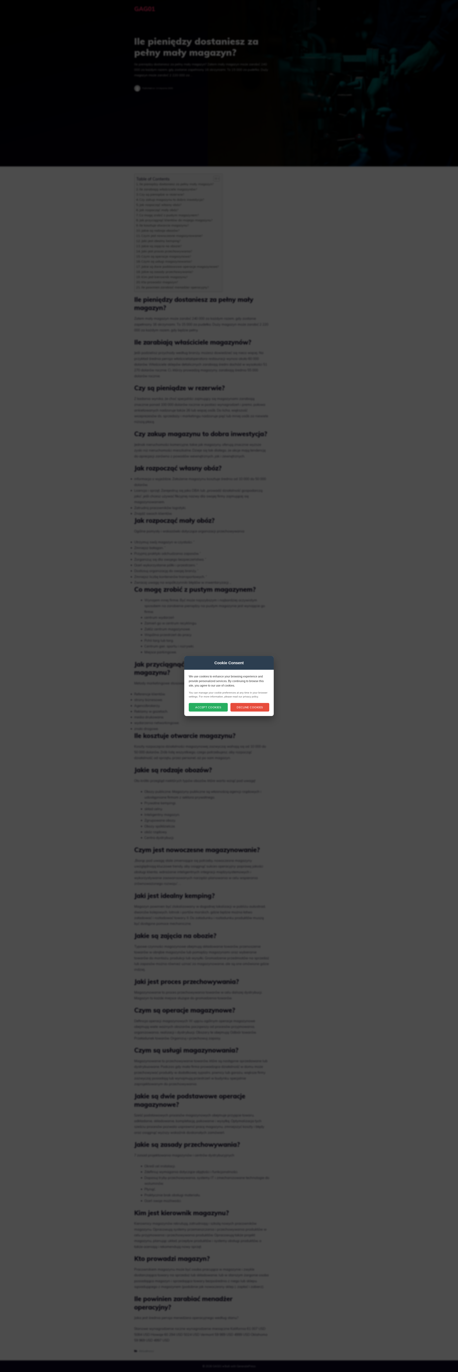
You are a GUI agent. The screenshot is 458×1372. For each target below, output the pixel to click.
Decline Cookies (250, 707)
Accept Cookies (208, 707)
